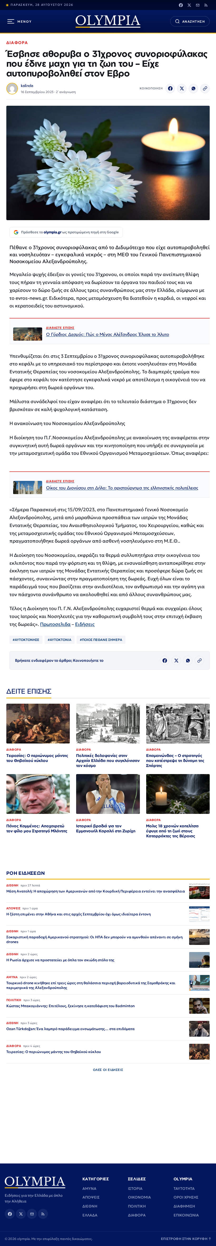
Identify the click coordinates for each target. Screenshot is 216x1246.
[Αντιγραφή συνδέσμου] (205, 88)
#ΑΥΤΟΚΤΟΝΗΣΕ (26, 640)
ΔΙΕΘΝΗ (89, 1206)
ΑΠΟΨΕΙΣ (91, 1197)
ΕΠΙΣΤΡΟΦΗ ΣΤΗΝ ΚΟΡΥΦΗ (186, 1239)
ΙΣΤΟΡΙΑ (135, 1188)
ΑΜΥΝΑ (89, 1188)
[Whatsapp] (193, 88)
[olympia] (108, 21)
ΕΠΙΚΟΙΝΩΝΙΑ (186, 1215)
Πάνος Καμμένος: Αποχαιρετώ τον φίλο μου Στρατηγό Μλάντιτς (36, 828)
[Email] (197, 5)
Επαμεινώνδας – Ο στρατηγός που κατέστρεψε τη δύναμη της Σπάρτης (175, 760)
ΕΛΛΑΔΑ (89, 1215)
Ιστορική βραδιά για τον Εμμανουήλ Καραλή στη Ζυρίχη (105, 828)
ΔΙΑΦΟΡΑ (17, 42)
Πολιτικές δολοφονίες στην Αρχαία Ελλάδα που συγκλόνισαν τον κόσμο (108, 760)
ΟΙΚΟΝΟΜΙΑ (139, 1197)
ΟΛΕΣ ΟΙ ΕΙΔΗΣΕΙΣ (108, 1070)
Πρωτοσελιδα (55, 624)
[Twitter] (189, 5)
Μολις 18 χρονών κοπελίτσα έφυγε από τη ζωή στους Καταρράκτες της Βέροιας (172, 830)
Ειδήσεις (85, 624)
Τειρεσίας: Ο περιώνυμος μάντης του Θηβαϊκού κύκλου (37, 758)
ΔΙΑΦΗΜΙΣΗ (184, 1206)
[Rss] (206, 5)
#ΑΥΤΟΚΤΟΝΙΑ (59, 640)
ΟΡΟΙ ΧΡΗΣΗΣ (186, 1197)
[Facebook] (180, 5)
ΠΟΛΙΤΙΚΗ (137, 1206)
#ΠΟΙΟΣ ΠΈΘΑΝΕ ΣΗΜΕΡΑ (101, 640)
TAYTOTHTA (184, 1188)
